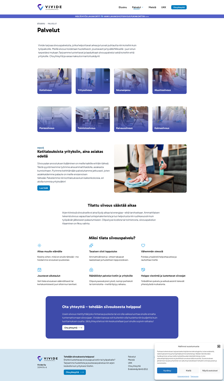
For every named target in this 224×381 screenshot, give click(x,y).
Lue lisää (43, 188)
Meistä (131, 359)
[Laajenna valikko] (142, 7)
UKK (130, 362)
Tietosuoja (194, 376)
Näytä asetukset (210, 370)
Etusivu (41, 23)
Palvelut (132, 356)
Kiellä (188, 370)
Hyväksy (167, 370)
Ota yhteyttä (179, 7)
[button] (219, 346)
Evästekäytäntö (183, 376)
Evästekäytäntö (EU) (138, 369)
